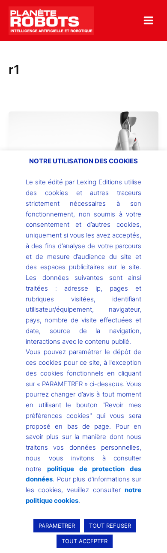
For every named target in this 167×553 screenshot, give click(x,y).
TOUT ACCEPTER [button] (84, 541)
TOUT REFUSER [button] (110, 525)
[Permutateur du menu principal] (148, 20)
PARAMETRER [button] (57, 525)
